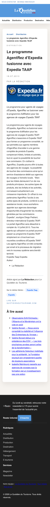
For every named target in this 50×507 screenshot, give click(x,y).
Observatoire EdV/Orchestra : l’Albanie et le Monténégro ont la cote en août (26, 321)
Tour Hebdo (42, 483)
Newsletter (8, 475)
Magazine (7, 471)
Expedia (11, 295)
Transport (7, 455)
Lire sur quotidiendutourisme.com (22, 301)
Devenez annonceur (26, 2)
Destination (39, 20)
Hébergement (9, 451)
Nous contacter (9, 2)
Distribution (17, 20)
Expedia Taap (32, 290)
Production (28, 20)
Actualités (6, 20)
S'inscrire (24, 417)
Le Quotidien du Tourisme (25, 483)
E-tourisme (8, 459)
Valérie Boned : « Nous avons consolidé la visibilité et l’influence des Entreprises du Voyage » (27, 331)
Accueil (10, 34)
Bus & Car (8, 486)
